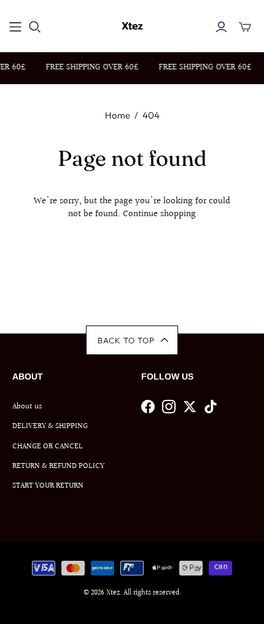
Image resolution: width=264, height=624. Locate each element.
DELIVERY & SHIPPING (50, 426)
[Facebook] (148, 406)
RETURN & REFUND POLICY (58, 466)
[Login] (221, 27)
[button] (132, 340)
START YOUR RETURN (47, 486)
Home (117, 115)
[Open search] (35, 27)
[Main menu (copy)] (15, 27)
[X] (189, 406)
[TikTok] (210, 406)
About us (27, 406)
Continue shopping (159, 214)
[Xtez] (132, 24)
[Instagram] (169, 406)
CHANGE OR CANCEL (47, 446)
